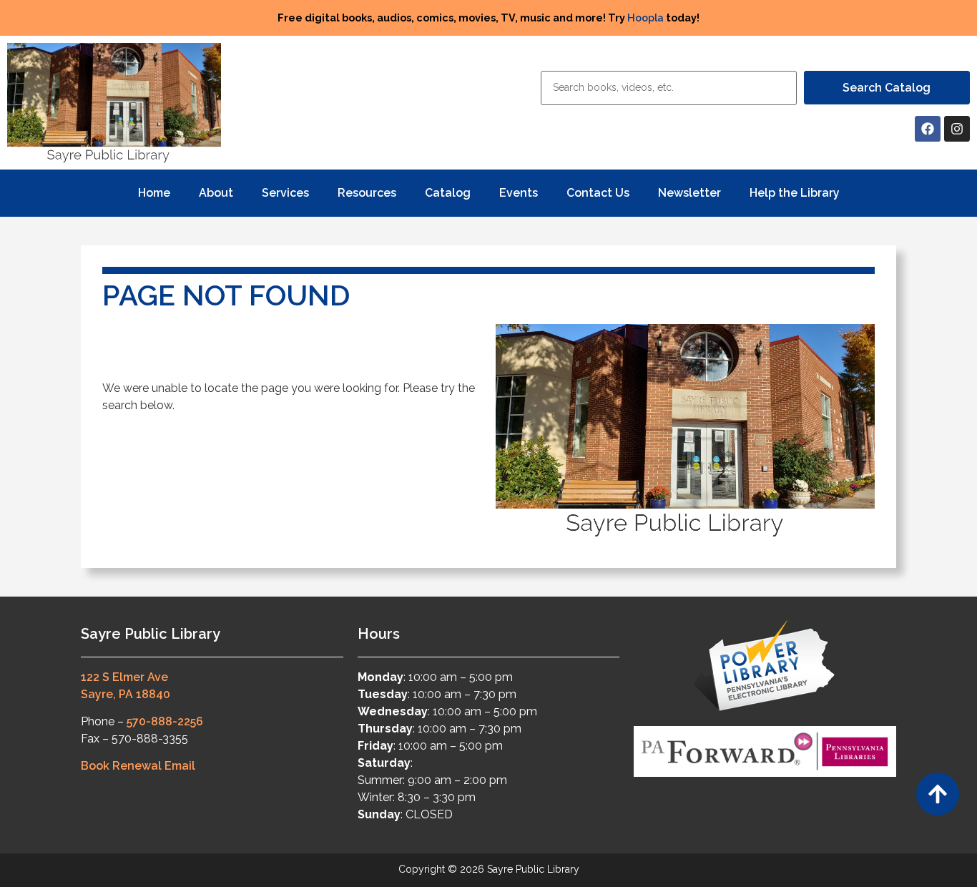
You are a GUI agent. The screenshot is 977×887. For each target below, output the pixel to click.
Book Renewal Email (138, 766)
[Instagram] (957, 129)
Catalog (448, 193)
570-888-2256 (165, 721)
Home (154, 193)
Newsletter (689, 193)
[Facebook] (928, 129)
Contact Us (597, 193)
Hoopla (645, 17)
